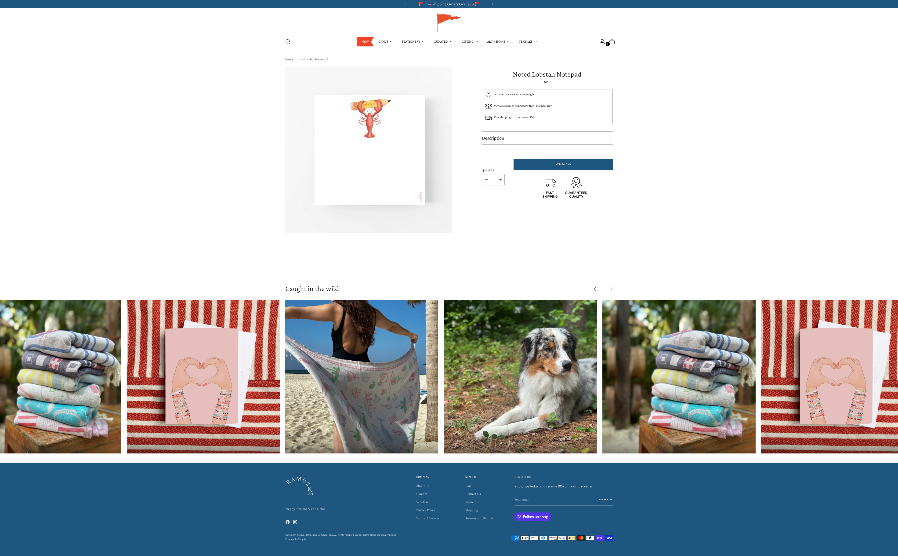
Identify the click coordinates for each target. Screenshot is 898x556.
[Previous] (406, 4)
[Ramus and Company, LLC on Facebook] (288, 523)
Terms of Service (427, 518)
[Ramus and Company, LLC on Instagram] (295, 523)
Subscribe (472, 502)
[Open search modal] (288, 41)
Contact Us (473, 494)
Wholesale (423, 502)
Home (289, 59)
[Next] (492, 4)
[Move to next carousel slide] (609, 266)
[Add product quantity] (500, 179)
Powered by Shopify (295, 539)
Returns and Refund (479, 518)
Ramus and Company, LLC (319, 534)
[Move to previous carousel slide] (598, 267)
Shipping (471, 510)
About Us (422, 486)
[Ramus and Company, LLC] (449, 22)
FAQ (468, 486)
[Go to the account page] (600, 41)
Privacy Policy (425, 510)
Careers (421, 494)
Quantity (488, 170)
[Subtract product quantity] (486, 179)
